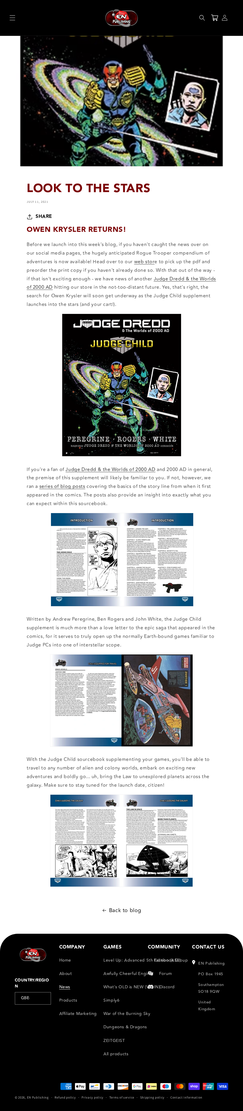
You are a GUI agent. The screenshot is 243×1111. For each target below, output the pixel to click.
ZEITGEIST (114, 1040)
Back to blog (125, 910)
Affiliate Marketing (78, 1014)
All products (115, 1054)
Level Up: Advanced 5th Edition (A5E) (142, 960)
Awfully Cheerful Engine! (128, 973)
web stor (144, 261)
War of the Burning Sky (126, 1014)
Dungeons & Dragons (125, 1027)
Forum (165, 973)
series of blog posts (62, 486)
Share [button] (44, 216)
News (64, 987)
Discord (167, 987)
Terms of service (121, 1097)
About (65, 973)
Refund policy (65, 1097)
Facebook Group (171, 960)
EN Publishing (38, 1097)
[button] (12, 17)
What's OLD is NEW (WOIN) (131, 987)
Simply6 (111, 1000)
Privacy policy (92, 1097)
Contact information (186, 1097)
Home (65, 960)
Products (68, 1000)
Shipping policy (152, 1097)
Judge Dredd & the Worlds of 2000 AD (110, 469)
